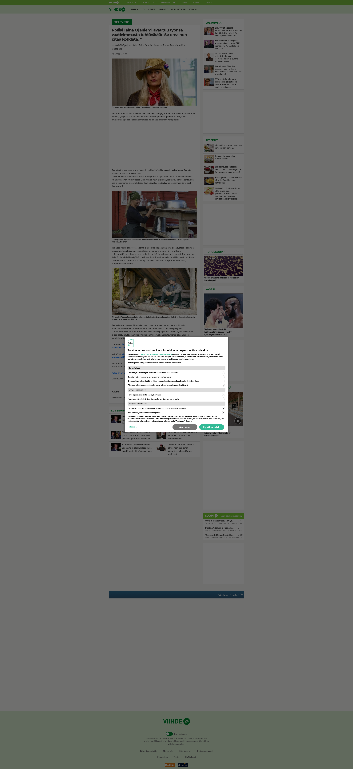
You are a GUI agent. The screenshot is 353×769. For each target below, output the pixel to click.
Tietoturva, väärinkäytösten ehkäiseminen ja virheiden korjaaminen (157, 408)
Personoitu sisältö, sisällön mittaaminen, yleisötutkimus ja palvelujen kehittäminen (163, 381)
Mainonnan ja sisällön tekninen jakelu (144, 412)
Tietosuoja (132, 427)
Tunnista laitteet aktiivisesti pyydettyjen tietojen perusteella (153, 399)
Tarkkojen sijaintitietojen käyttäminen (144, 394)
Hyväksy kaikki (211, 427)
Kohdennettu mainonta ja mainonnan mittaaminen (149, 377)
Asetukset (185, 427)
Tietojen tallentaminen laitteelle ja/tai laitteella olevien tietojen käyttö (158, 385)
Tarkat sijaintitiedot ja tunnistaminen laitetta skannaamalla (153, 372)
